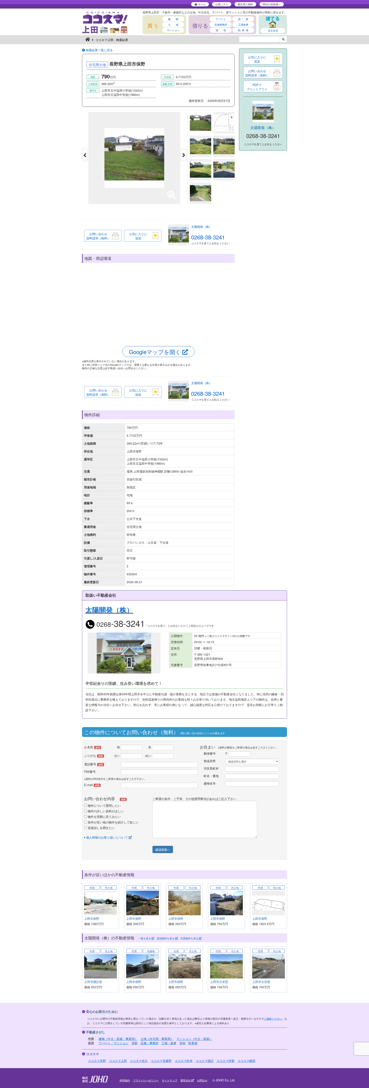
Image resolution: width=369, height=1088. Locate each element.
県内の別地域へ (272, 4)
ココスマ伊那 (225, 1061)
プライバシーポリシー (146, 1080)
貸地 (182, 1043)
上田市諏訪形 (93, 982)
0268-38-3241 (208, 237)
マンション (173, 30)
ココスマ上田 (118, 1061)
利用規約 (125, 1080)
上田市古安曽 (219, 982)
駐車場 (192, 1043)
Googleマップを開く (155, 352)
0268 (120, 624)
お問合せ (202, 1080)
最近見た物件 (245, 4)
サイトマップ (169, 1080)
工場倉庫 (243, 24)
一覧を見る (145, 938)
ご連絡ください (273, 1018)
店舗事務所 (220, 24)
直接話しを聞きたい (101, 828)
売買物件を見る (189, 938)
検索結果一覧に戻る (99, 50)
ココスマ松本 (184, 1061)
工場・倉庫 (168, 1043)
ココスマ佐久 (139, 1061)
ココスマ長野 (97, 1061)
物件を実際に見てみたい (104, 816)
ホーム (201, 4)
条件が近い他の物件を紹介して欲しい (113, 822)
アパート (221, 19)
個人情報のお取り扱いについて (107, 837)
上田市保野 (91, 918)
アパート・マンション (114, 1043)
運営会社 (185, 1080)
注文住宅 (273, 30)
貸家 (135, 1043)
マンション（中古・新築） (194, 1039)
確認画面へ (162, 849)
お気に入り (221, 4)
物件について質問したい (104, 805)
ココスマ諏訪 (205, 1061)
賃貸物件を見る (166, 938)
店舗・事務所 (149, 1043)
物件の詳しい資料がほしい (105, 811)
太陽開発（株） (201, 226)
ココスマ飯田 (246, 1061)
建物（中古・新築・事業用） (118, 1039)
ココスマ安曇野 (161, 1061)
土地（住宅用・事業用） (157, 1039)
